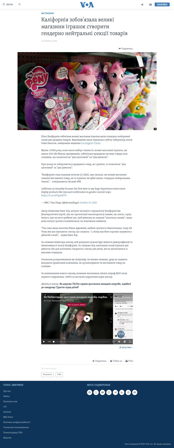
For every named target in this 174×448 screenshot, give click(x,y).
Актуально (47, 13)
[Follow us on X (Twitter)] (96, 392)
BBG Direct (8, 417)
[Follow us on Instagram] (108, 392)
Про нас (7, 391)
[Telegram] (142, 5)
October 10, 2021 (88, 203)
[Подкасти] (128, 392)
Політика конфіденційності (16, 422)
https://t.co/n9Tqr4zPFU (54, 195)
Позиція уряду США (12, 432)
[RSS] (121, 392)
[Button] (126, 48)
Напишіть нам (10, 402)
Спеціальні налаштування (16, 427)
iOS (5, 407)
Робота (6, 396)
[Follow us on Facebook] (89, 392)
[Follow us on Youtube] (102, 392)
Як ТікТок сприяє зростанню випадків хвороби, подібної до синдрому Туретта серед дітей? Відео (99, 297)
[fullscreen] (130, 341)
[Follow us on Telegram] (115, 392)
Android (7, 412)
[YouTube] (150, 5)
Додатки (7, 438)
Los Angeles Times (90, 143)
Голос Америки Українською (60, 301)
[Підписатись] (134, 392)
